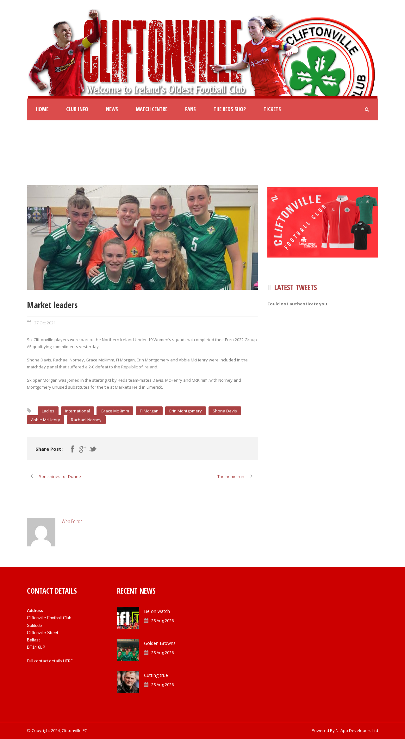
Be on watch (157, 611)
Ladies (48, 411)
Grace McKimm (115, 411)
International (77, 411)
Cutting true (156, 675)
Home (42, 109)
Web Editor (72, 521)
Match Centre (151, 109)
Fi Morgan (149, 411)
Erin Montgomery (185, 411)
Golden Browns (160, 643)
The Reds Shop (230, 109)
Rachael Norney (86, 420)
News (112, 109)
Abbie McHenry (45, 420)
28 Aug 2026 (162, 620)
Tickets (272, 109)
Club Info (77, 109)
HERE (68, 661)
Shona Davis (225, 411)
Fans (190, 109)
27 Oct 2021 (45, 323)
